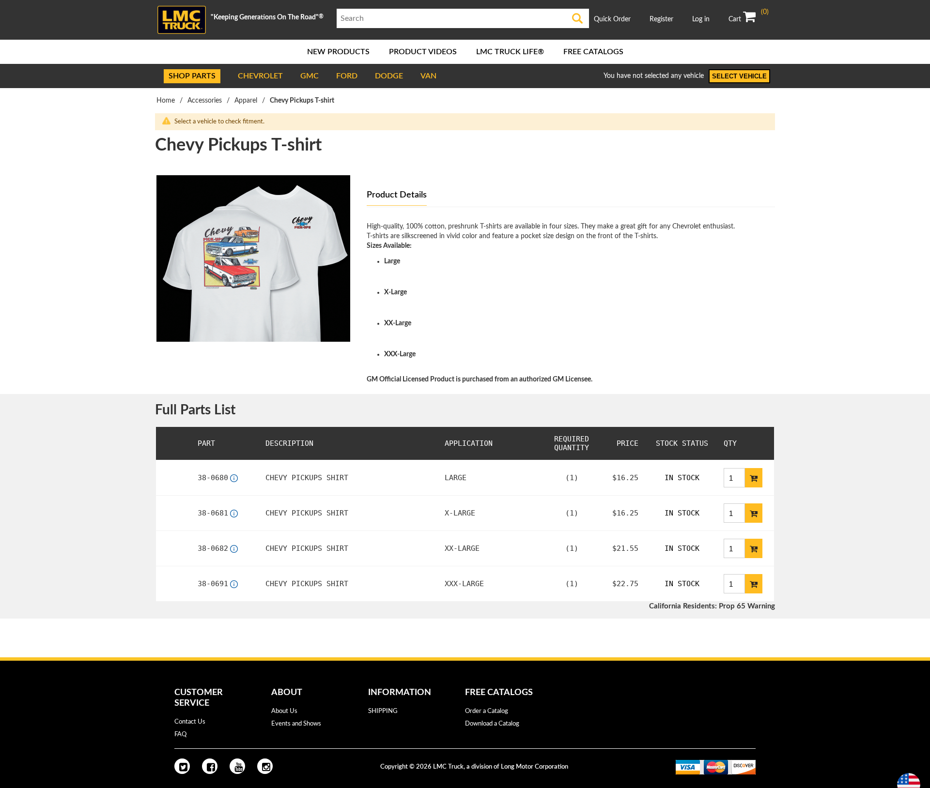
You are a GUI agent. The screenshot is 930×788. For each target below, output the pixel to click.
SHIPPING (383, 711)
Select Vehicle (739, 76)
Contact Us (189, 722)
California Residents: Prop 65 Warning (712, 606)
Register (661, 19)
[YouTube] (237, 766)
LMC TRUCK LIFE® (510, 52)
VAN (428, 76)
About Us (284, 711)
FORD (346, 76)
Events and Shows (296, 724)
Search (577, 18)
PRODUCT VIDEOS (423, 52)
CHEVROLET (260, 76)
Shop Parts (192, 76)
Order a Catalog (486, 711)
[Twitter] (182, 766)
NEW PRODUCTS (338, 52)
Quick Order (612, 19)
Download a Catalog (492, 724)
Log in (701, 19)
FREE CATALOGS (593, 52)
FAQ (180, 734)
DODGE (389, 76)
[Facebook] (209, 766)
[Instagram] (265, 766)
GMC (309, 76)
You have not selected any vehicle (654, 76)
